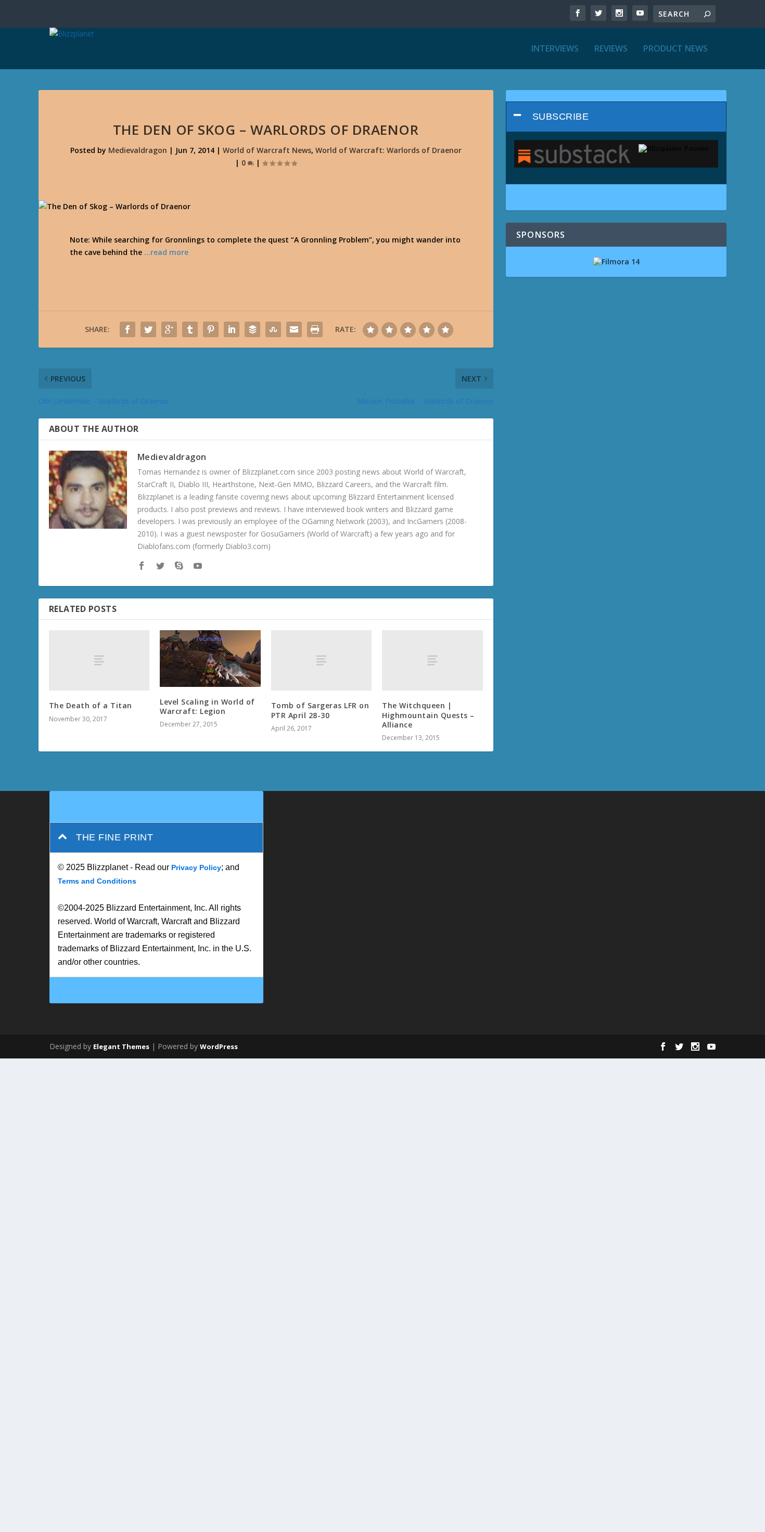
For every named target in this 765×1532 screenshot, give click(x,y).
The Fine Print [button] (114, 837)
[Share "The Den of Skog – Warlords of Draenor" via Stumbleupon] (273, 329)
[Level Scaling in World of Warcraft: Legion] (210, 658)
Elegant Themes (121, 1046)
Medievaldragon (137, 150)
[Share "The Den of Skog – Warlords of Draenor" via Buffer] (252, 329)
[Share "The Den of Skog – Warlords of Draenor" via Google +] (169, 329)
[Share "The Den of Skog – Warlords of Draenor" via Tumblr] (190, 329)
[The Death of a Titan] (99, 660)
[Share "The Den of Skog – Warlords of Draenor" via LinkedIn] (231, 329)
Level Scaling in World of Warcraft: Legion (207, 706)
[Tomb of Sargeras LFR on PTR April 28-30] (321, 660)
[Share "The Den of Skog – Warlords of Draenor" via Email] (294, 329)
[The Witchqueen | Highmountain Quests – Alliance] (432, 660)
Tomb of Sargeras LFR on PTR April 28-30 (320, 710)
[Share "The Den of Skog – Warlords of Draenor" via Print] (314, 329)
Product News (675, 49)
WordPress (219, 1046)
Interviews (555, 49)
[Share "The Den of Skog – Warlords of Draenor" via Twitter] (148, 329)
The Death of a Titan (90, 705)
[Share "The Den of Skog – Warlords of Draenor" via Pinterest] (210, 329)
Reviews (611, 49)
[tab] (616, 117)
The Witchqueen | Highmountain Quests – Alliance (428, 714)
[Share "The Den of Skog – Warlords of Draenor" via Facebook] (127, 329)
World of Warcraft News (267, 150)
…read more (166, 252)
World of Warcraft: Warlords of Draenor (388, 150)
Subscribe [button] (560, 116)
